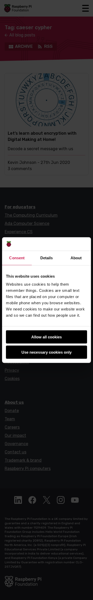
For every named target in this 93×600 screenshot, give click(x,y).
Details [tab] (46, 258)
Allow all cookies (46, 337)
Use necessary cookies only (46, 352)
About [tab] (76, 258)
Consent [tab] (17, 258)
